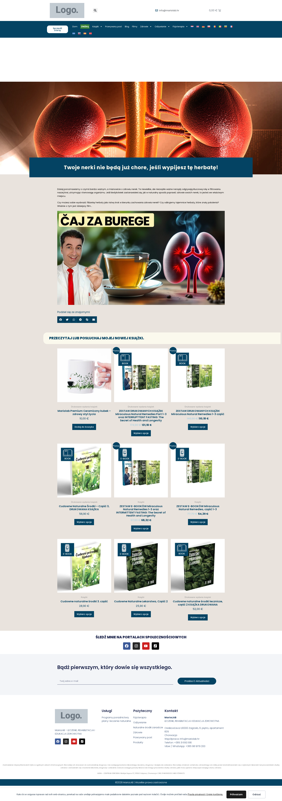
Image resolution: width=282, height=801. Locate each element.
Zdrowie (144, 26)
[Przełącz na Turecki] (90, 33)
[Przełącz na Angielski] (197, 26)
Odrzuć (256, 794)
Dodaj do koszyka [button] (84, 426)
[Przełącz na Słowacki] (79, 33)
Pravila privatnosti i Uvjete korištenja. (205, 794)
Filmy (134, 26)
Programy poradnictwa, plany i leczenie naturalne (116, 719)
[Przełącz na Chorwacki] (192, 26)
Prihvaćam (236, 794)
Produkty (138, 742)
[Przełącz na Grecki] (74, 33)
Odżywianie (160, 26)
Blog (127, 26)
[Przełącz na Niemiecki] (203, 26)
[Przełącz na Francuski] (231, 26)
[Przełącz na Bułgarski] (225, 26)
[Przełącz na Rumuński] (214, 26)
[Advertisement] (141, 59)
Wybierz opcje (141, 433)
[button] (95, 10)
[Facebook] (126, 646)
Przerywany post (113, 26)
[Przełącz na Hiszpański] (85, 33)
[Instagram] (136, 646)
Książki (95, 26)
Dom (74, 26)
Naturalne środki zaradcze (148, 727)
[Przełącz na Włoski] (220, 26)
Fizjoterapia (178, 26)
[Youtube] (146, 646)
